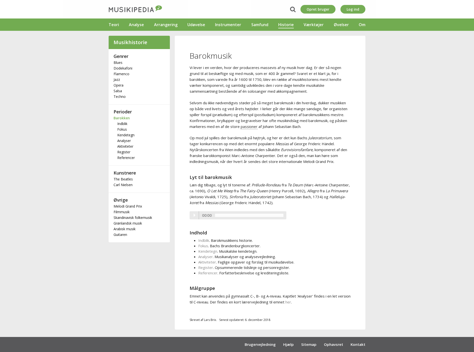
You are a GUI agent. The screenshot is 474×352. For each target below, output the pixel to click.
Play (194, 215)
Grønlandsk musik (128, 223)
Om (362, 24)
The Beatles (123, 179)
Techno (120, 96)
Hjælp (288, 344)
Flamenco (121, 73)
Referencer (126, 157)
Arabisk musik (125, 229)
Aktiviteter (125, 146)
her (288, 301)
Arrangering (166, 24)
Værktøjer (314, 24)
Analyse (136, 24)
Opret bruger (318, 9)
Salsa (118, 90)
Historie (286, 24)
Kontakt (358, 344)
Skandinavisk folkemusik (133, 217)
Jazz (117, 79)
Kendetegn (126, 135)
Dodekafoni (123, 68)
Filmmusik (122, 212)
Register (123, 152)
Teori (114, 24)
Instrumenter (228, 24)
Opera (118, 85)
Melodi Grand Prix (128, 206)
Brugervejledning (260, 344)
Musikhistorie (130, 42)
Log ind (353, 9)
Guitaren (120, 234)
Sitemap (308, 344)
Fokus (122, 129)
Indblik (122, 123)
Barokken (122, 118)
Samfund (259, 24)
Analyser (124, 140)
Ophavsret (333, 344)
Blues (118, 62)
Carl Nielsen (123, 184)
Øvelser (341, 24)
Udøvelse (196, 24)
